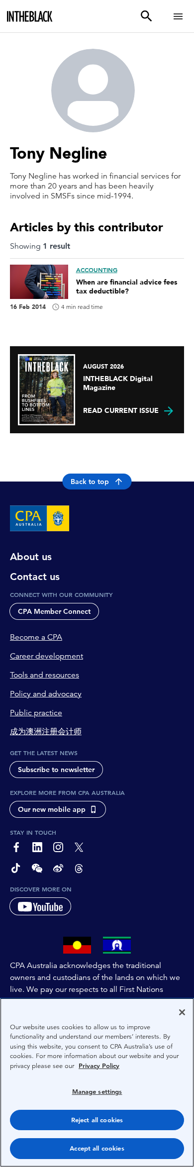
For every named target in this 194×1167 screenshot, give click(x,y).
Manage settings (97, 1091)
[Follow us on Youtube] (40, 906)
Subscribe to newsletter (56, 769)
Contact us (35, 577)
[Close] (182, 1012)
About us (31, 557)
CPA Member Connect (54, 611)
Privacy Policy (99, 1066)
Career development (46, 656)
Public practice (36, 713)
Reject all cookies (97, 1120)
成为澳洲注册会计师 (46, 732)
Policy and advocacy (46, 694)
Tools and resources (44, 675)
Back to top (90, 481)
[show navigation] (178, 16)
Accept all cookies (97, 1148)
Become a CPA (36, 637)
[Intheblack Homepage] (30, 16)
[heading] (97, 287)
